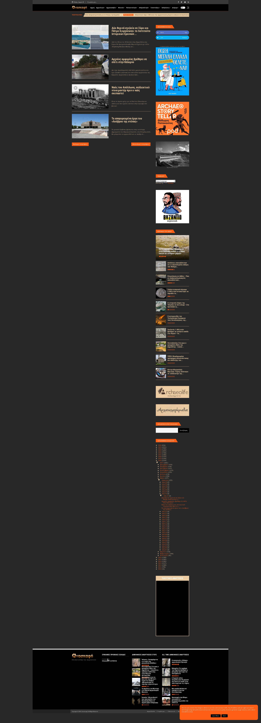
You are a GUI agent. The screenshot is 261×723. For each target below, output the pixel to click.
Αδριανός (163, 15)
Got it (224, 716)
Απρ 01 (164, 550)
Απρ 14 (164, 525)
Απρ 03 (164, 546)
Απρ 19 (164, 517)
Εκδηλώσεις (165, 7)
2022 (160, 453)
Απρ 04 (164, 544)
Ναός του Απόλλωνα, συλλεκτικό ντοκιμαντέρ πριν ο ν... (173, 505)
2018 (160, 460)
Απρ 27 (164, 488)
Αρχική (92, 7)
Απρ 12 (164, 529)
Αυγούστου (164, 472)
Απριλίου (165, 480)
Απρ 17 (164, 521)
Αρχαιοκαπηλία (111, 7)
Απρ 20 (164, 515)
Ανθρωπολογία (143, 7)
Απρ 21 (164, 513)
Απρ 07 (164, 538)
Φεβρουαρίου (165, 554)
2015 (160, 559)
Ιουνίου (163, 476)
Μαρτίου (163, 552)
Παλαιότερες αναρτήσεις (140, 144)
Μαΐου (162, 478)
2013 (160, 563)
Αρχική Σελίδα (151, 711)
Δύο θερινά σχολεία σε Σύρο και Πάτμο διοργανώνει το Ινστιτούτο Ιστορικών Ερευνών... (131, 31)
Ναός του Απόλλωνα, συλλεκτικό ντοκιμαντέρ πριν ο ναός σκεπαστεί (131, 90)
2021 (160, 455)
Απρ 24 (164, 494)
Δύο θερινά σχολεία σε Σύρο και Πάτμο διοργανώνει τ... (172, 498)
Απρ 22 (164, 511)
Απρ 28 (164, 486)
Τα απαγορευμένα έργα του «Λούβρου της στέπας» (127, 120)
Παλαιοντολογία (131, 7)
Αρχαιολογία (100, 7)
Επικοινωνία (171, 711)
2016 (160, 557)
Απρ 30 (164, 482)
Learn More (215, 716)
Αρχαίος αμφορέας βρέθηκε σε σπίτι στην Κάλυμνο (129, 61)
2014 (160, 561)
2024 (160, 449)
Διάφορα (175, 7)
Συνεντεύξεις (155, 7)
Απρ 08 (164, 536)
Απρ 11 (164, 531)
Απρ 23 (166, 496)
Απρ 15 (164, 523)
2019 (160, 458)
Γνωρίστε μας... (92, 2)
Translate (171, 183)
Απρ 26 (164, 490)
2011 (160, 567)
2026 (160, 445)
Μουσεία (121, 7)
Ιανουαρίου (164, 555)
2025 (160, 447)
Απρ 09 (164, 534)
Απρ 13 (164, 527)
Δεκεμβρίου (164, 465)
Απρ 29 (164, 484)
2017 (162, 463)
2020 (160, 457)
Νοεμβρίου (164, 466)
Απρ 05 (164, 542)
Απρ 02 (164, 548)
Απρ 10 (164, 532)
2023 (160, 451)
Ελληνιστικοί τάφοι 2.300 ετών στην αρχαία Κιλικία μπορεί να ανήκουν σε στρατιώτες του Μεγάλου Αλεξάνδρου (120, 15)
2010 (160, 569)
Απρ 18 (164, 519)
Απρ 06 (164, 540)
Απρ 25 (164, 492)
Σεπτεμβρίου (165, 470)
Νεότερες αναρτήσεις (80, 144)
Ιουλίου (163, 474)
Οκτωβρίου (164, 468)
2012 (160, 565)
